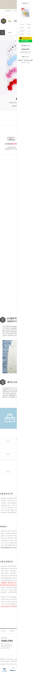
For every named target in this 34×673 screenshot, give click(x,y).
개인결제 (22, 34)
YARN (9, 21)
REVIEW (22, 27)
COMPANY (3, 631)
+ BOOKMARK (8, 10)
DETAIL (8, 441)
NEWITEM (3, 21)
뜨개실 (9, 32)
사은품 (28, 34)
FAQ (29, 31)
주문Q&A (29, 24)
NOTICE (22, 24)
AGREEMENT (12, 631)
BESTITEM (15, 21)
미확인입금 (22, 31)
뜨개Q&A (29, 27)
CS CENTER (16, 10)
